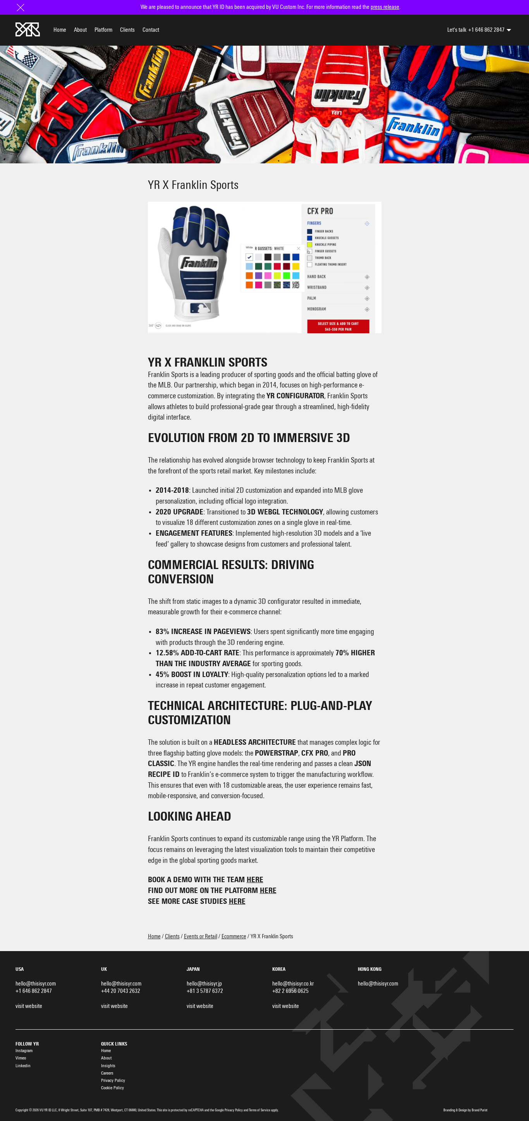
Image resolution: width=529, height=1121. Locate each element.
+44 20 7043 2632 (120, 991)
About (80, 30)
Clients (127, 30)
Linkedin (23, 1065)
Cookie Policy (112, 1087)
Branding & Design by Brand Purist (465, 1110)
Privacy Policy (113, 1080)
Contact (151, 30)
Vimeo (20, 1058)
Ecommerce (234, 936)
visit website (28, 1006)
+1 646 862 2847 (486, 30)
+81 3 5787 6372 (205, 991)
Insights (108, 1065)
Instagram (24, 1050)
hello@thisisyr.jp (204, 984)
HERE (255, 880)
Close (21, 7)
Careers (107, 1073)
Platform (103, 30)
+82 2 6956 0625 (290, 991)
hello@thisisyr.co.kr (293, 984)
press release (385, 7)
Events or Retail (200, 936)
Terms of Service (259, 1110)
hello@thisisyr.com (35, 984)
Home (59, 30)
